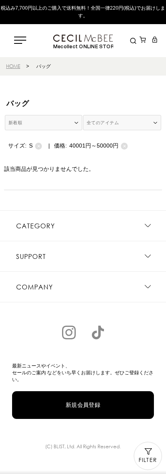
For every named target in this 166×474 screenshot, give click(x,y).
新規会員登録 (83, 405)
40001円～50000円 (97, 145)
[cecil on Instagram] (69, 332)
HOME (13, 66)
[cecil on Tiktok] (98, 332)
